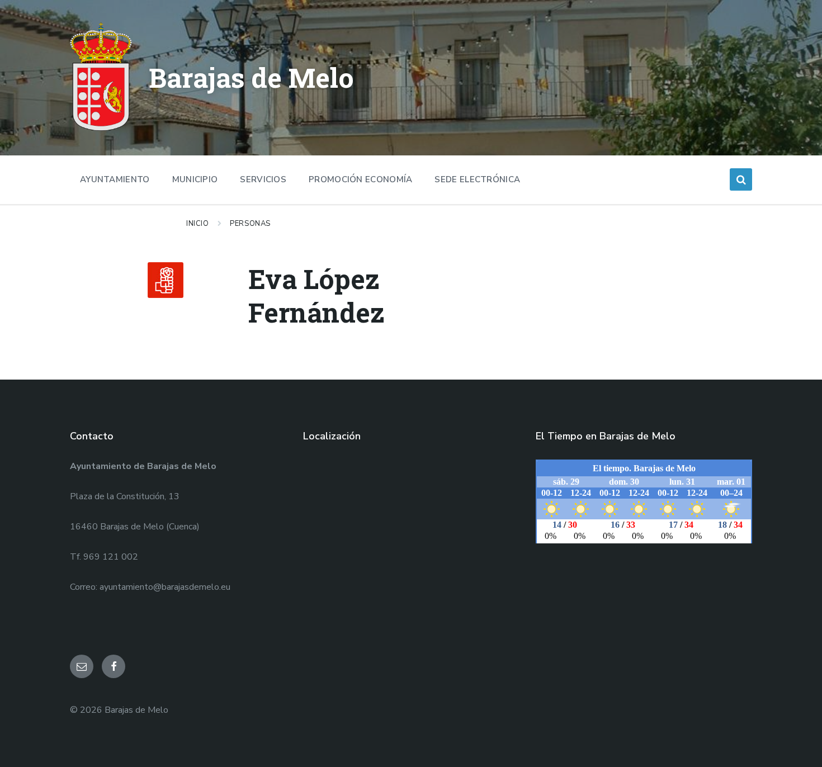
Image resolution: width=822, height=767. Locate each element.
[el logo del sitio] (101, 128)
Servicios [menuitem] (263, 179)
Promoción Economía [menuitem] (360, 179)
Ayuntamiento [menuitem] (115, 179)
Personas (250, 224)
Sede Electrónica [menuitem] (477, 179)
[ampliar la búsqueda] (741, 179)
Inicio (197, 224)
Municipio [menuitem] (195, 179)
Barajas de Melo (251, 77)
